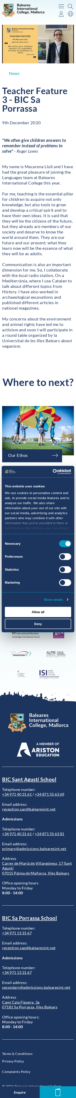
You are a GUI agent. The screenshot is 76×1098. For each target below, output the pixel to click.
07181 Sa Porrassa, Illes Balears (29, 1007)
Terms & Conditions (17, 1054)
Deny (38, 624)
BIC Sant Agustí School (29, 779)
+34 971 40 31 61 (17, 794)
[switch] (65, 556)
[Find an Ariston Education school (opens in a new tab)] (38, 750)
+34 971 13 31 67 (17, 933)
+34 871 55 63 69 (49, 794)
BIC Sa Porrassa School (29, 918)
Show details (53, 599)
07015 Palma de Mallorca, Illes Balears (35, 873)
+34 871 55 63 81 (49, 834)
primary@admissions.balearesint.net (34, 848)
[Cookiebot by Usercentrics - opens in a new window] (53, 471)
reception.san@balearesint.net (29, 809)
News (14, 73)
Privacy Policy (13, 1061)
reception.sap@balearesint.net (29, 948)
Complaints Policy (16, 1072)
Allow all (38, 612)
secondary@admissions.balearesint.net (36, 987)
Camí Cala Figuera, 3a (21, 1002)
